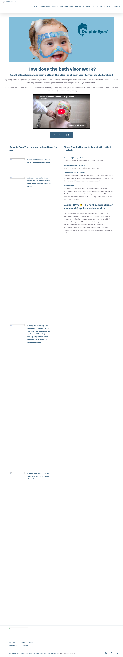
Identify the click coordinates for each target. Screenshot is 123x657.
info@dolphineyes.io (67, 653)
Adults (22, 643)
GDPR (31, 643)
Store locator (14, 645)
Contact (26, 645)
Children (12, 643)
